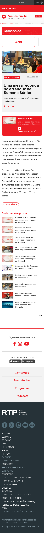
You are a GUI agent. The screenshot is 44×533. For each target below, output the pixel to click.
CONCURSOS (7, 464)
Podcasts (22, 396)
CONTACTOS (7, 474)
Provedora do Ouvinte (12, 481)
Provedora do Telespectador (16, 477)
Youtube (25, 425)
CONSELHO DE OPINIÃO (12, 498)
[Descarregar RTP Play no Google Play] (28, 361)
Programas (22, 388)
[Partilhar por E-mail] (13, 106)
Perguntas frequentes (13, 467)
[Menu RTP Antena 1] (41, 8)
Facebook (5, 425)
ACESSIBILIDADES (9, 484)
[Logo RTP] (14, 412)
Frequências (22, 380)
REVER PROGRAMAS (10, 460)
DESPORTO (6, 437)
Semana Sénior (10, 204)
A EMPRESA (7, 491)
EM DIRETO (6, 457)
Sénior (18, 41)
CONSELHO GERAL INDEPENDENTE (17, 494)
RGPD (4, 508)
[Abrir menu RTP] (22, 2)
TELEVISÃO (6, 440)
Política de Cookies (29, 520)
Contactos (22, 372)
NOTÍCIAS (6, 433)
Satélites (6, 487)
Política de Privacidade (11, 520)
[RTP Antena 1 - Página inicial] (14, 8)
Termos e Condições (9, 522)
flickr (32, 425)
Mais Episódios (26, 132)
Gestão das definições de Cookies (18, 511)
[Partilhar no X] (9, 106)
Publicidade (23, 522)
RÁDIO (4, 443)
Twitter (12, 425)
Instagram (18, 425)
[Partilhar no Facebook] (4, 106)
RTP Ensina (7, 450)
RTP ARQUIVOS (8, 447)
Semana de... (14, 31)
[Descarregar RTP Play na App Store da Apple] (15, 361)
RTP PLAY (6, 454)
